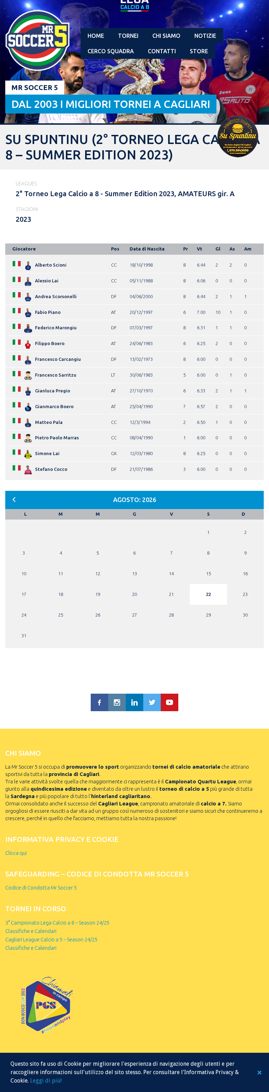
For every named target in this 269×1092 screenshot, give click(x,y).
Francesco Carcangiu (58, 359)
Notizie (205, 36)
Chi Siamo (166, 36)
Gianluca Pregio (52, 390)
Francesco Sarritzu (55, 374)
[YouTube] (169, 702)
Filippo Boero (49, 343)
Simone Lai (47, 453)
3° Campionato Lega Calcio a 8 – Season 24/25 (57, 923)
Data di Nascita (147, 248)
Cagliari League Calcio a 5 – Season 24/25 (51, 939)
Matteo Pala (49, 422)
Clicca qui (16, 853)
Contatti (162, 51)
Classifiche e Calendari (30, 931)
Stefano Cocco (51, 469)
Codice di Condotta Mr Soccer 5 (41, 888)
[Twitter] (152, 702)
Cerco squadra (111, 51)
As (232, 248)
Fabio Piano (48, 312)
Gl (217, 248)
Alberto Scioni (51, 264)
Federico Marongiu (56, 327)
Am (247, 248)
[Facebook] (99, 702)
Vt (199, 248)
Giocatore (24, 248)
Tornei (128, 36)
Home (96, 36)
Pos (115, 248)
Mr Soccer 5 (35, 87)
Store (199, 51)
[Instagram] (117, 702)
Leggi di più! (46, 1080)
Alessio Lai (46, 280)
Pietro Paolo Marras (57, 437)
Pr (185, 248)
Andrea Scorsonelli (56, 296)
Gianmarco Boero (54, 406)
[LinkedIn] (134, 702)
